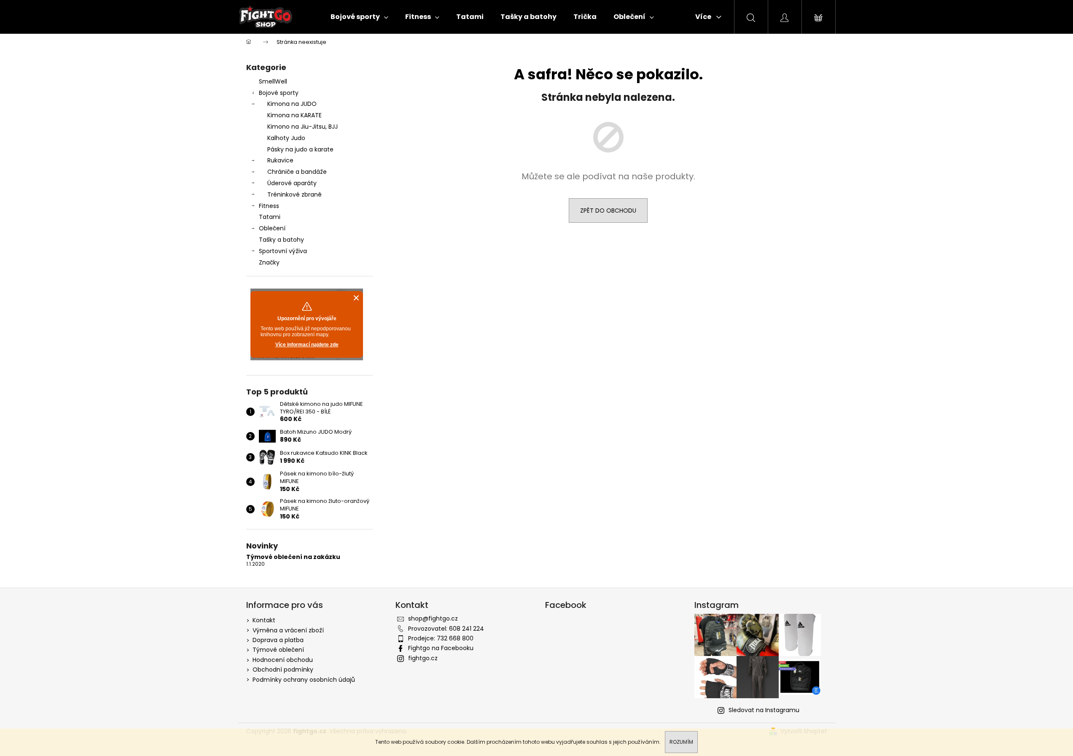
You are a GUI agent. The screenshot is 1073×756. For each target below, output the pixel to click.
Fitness (269, 206)
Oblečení (272, 228)
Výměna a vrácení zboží (288, 630)
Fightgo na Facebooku (440, 648)
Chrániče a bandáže (297, 171)
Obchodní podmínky (283, 669)
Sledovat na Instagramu (764, 710)
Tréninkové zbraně (294, 194)
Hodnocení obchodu (283, 660)
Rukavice (280, 160)
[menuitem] (359, 17)
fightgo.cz (423, 658)
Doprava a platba (278, 640)
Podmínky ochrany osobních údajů (304, 679)
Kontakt (264, 620)
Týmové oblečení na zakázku (293, 557)
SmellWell (273, 81)
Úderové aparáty (292, 183)
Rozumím (681, 741)
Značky (269, 262)
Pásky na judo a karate (300, 149)
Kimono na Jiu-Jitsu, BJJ (302, 126)
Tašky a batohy (281, 239)
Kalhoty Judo (286, 138)
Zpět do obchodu (608, 210)
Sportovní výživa (283, 251)
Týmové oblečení (278, 649)
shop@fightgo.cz (433, 618)
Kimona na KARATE (294, 115)
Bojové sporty (279, 93)
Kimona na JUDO (292, 104)
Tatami (269, 217)
